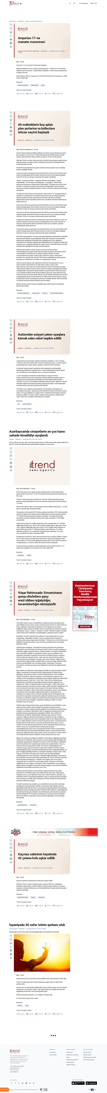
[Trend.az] (15, 3)
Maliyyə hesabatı (70, 1064)
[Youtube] (22, 1083)
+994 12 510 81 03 (14, 1070)
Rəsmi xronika (53, 1054)
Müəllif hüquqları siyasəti (89, 1057)
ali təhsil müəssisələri (23, 293)
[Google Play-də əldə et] (91, 1083)
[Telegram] (26, 1083)
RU (95, 1089)
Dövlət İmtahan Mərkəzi (56, 293)
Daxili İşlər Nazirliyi (23, 897)
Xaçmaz (33, 897)
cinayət (29, 555)
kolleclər (45, 293)
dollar (42, 85)
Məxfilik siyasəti (87, 1054)
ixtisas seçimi (35, 293)
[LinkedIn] (29, 1083)
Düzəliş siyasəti (70, 1062)
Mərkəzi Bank (34, 85)
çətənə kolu (41, 897)
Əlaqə (67, 1057)
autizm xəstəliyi (27, 404)
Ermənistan (33, 805)
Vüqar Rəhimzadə (22, 805)
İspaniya (20, 1005)
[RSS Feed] (33, 1083)
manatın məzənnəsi (23, 85)
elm (19, 404)
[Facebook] (15, 1083)
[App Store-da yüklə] (78, 1083)
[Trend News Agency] (14, 1051)
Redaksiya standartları (72, 1059)
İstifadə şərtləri (87, 1052)
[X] (18, 1083)
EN (89, 1089)
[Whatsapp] (11, 1083)
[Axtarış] (70, 3)
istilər (26, 1005)
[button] (11, 24)
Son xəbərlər (52, 1052)
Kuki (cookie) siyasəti (88, 1059)
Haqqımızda (69, 1052)
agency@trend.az (14, 1071)
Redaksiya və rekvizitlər (72, 1054)
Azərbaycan (21, 555)
